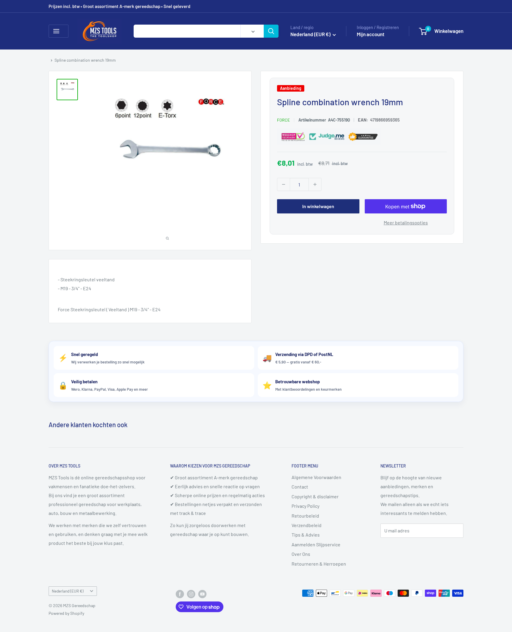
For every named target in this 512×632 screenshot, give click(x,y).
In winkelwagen (318, 206)
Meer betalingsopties (406, 222)
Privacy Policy (305, 506)
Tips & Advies (306, 534)
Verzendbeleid (306, 525)
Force (283, 119)
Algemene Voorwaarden (316, 477)
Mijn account (370, 34)
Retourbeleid (305, 515)
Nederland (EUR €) (68, 590)
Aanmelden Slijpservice (316, 544)
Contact (300, 486)
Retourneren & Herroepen (319, 563)
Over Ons (301, 554)
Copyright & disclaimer (315, 496)
